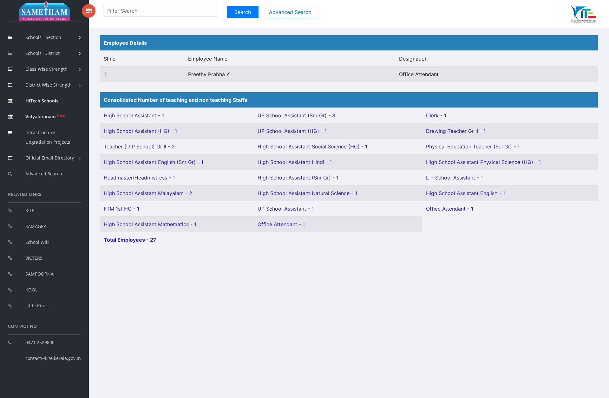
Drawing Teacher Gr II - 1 (456, 131)
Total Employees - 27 (130, 240)
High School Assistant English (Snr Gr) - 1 (153, 162)
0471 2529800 (40, 342)
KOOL (31, 290)
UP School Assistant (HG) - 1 (292, 131)
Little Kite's (37, 306)
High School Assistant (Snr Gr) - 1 (298, 177)
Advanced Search (43, 174)
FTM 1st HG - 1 (121, 209)
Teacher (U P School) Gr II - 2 (139, 146)
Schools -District (42, 53)
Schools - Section (43, 37)
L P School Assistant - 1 (454, 177)
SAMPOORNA (39, 274)
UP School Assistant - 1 (286, 209)
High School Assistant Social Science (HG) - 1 (312, 146)
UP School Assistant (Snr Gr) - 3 (296, 115)
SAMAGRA (36, 226)
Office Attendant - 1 (449, 209)
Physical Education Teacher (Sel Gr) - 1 (473, 146)
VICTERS (34, 258)
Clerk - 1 (436, 115)
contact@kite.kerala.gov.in (53, 358)
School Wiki (37, 242)
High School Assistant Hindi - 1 (295, 162)
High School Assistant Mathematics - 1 (150, 224)
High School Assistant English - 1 (465, 193)
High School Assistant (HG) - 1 (140, 131)
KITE (30, 210)
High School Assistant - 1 (134, 115)
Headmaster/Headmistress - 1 (139, 177)
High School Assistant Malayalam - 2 (148, 193)
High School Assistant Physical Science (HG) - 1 (483, 162)
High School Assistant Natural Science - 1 (307, 193)
